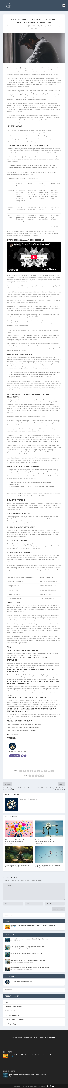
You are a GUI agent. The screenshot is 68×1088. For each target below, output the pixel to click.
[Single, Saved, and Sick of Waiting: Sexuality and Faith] (7, 947)
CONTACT (37, 1086)
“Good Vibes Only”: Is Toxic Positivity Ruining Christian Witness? (17, 840)
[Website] (25, 755)
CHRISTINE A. (52, 1038)
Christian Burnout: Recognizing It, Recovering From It (26, 953)
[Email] (22, 755)
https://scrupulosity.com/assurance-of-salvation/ (22, 731)
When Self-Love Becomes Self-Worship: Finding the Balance (47, 866)
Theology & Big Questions (48, 26)
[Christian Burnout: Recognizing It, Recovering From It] (7, 954)
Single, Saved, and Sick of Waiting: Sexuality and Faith (27, 946)
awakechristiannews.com (20, 26)
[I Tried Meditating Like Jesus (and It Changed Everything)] (19, 854)
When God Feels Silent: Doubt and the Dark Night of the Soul (29, 939)
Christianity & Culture (12, 1011)
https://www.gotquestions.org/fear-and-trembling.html (23, 728)
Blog (39, 26)
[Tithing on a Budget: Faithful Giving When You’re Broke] (7, 961)
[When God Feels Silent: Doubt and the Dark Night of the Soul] (7, 940)
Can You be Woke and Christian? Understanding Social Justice (45, 840)
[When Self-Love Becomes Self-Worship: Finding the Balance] (49, 854)
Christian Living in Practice (26, 948)
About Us (17, 1086)
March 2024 (8, 990)
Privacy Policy (25, 1086)
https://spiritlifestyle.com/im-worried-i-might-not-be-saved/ (25, 725)
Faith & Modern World (12, 1015)
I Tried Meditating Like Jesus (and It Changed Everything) (17, 866)
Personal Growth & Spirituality (14, 1019)
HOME (43, 1086)
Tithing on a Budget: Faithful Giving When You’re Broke (27, 960)
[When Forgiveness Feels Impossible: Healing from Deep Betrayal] (7, 969)
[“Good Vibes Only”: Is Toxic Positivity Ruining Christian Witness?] (19, 829)
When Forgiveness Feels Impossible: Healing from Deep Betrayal (30, 967)
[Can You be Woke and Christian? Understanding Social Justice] (49, 829)
